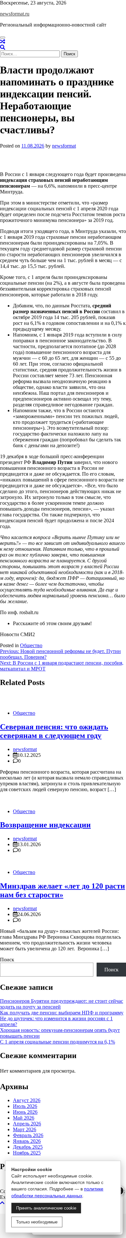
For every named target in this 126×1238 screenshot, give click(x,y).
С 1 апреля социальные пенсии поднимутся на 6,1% (57, 1042)
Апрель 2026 (27, 1123)
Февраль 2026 (28, 1135)
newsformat (64, 146)
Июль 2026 (25, 1106)
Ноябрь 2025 (27, 1152)
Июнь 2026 (25, 1112)
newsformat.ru (14, 14)
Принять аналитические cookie (46, 1208)
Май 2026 (23, 1118)
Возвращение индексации (45, 825)
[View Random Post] (2, 41)
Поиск (7, 959)
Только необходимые (37, 1222)
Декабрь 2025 (28, 1147)
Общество (31, 645)
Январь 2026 (27, 1141)
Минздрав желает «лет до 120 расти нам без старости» (62, 890)
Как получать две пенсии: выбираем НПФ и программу (61, 1012)
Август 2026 (26, 1100)
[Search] (2, 47)
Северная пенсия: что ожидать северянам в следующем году (54, 731)
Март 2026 (24, 1129)
